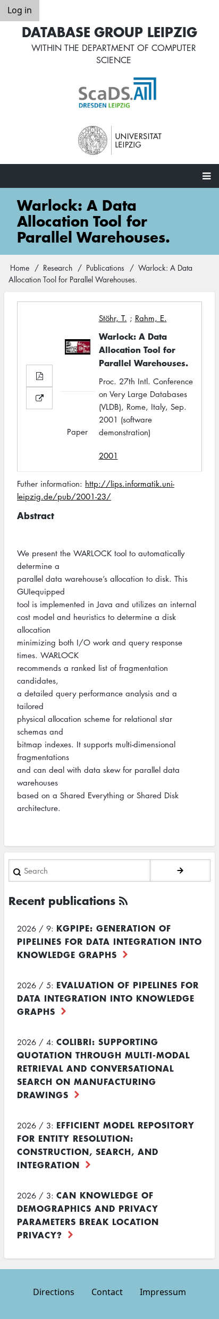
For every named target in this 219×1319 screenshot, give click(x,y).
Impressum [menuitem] (163, 1292)
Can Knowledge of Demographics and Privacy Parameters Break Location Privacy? (88, 1214)
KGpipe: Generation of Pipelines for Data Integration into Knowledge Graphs (109, 941)
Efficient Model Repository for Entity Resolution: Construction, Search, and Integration (106, 1144)
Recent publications (62, 900)
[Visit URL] (39, 398)
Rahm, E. (151, 318)
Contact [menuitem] (107, 1292)
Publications (105, 267)
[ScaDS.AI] (120, 92)
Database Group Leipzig (109, 31)
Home (19, 267)
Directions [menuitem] (53, 1292)
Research (57, 267)
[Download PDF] (39, 376)
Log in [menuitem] (19, 10)
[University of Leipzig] (120, 140)
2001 (108, 455)
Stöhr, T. (113, 318)
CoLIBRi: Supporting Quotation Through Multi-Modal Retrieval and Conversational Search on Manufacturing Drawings (103, 1068)
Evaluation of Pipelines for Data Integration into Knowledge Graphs (108, 998)
